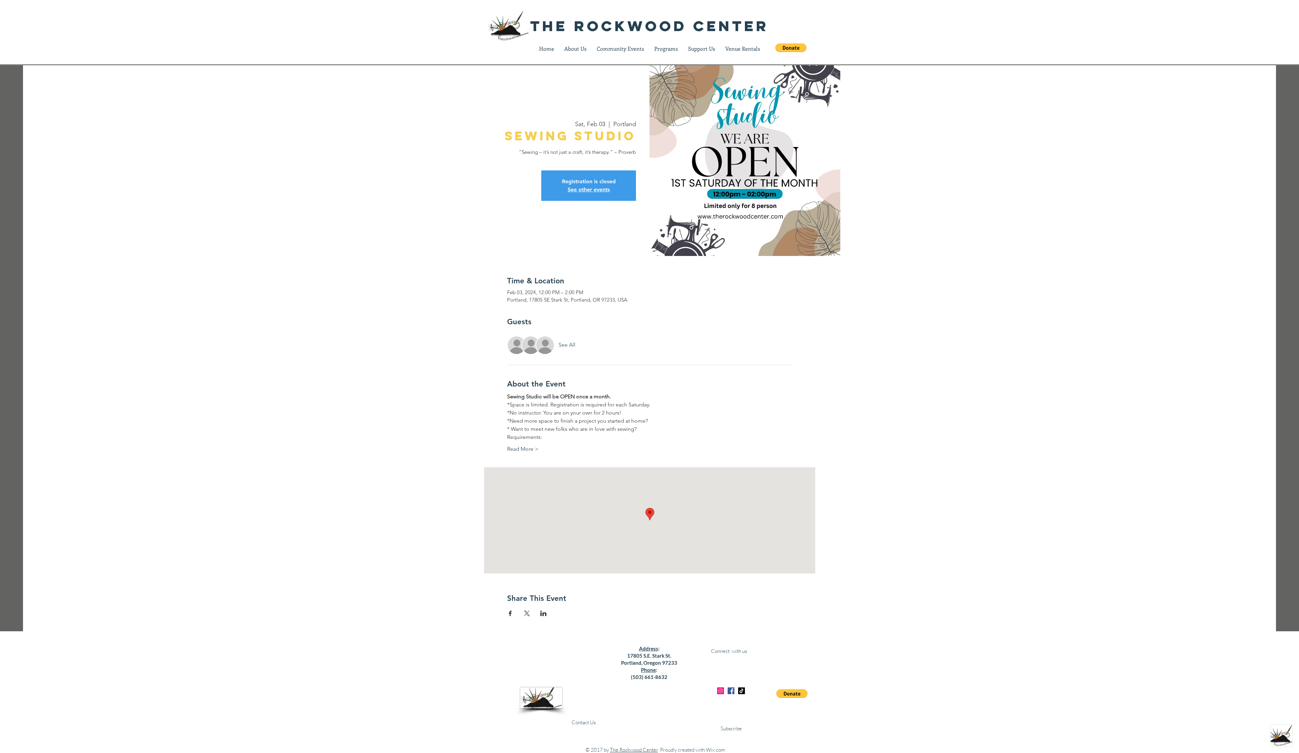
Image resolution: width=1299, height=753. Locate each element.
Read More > (523, 449)
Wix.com (715, 750)
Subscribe (731, 728)
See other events (589, 189)
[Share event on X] (527, 613)
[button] (790, 47)
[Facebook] (731, 690)
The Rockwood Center (634, 750)
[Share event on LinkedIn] (543, 613)
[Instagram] (720, 690)
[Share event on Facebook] (510, 613)
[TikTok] (741, 690)
